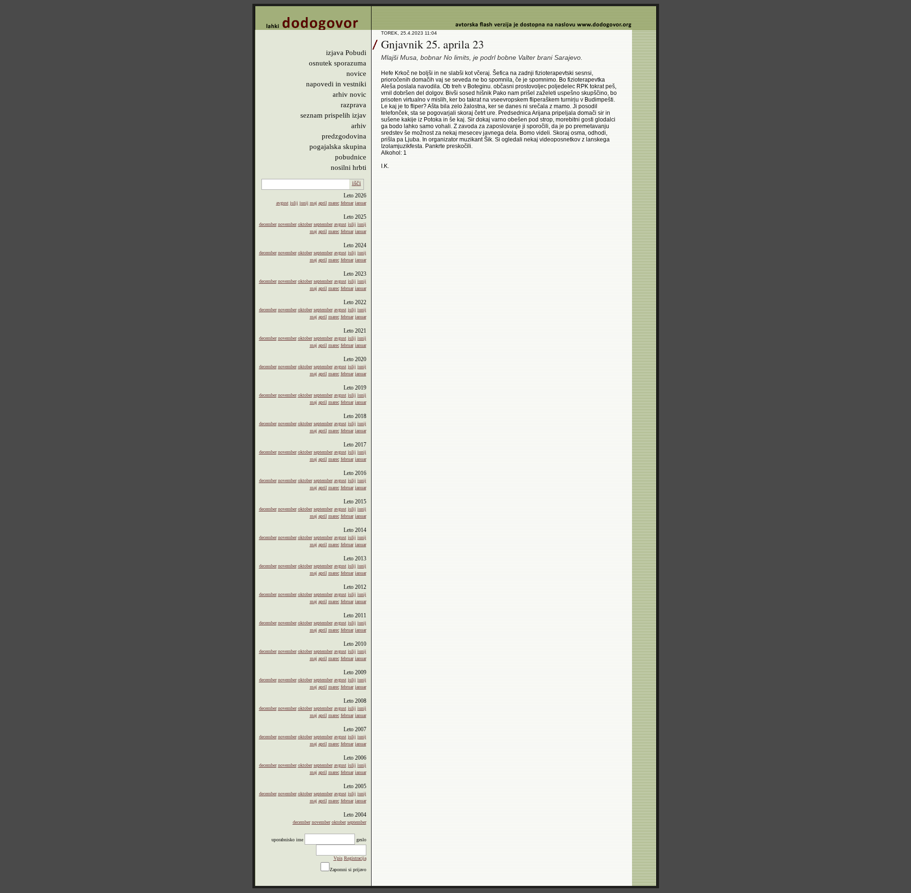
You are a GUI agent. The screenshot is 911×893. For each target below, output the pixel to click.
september (323, 224)
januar (360, 202)
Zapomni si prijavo (348, 869)
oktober (305, 224)
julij (294, 202)
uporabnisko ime (287, 839)
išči (356, 182)
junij (303, 202)
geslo (361, 839)
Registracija (355, 858)
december (268, 224)
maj (313, 202)
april (322, 202)
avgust (282, 202)
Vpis (338, 858)
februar (347, 202)
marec (333, 202)
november (287, 224)
